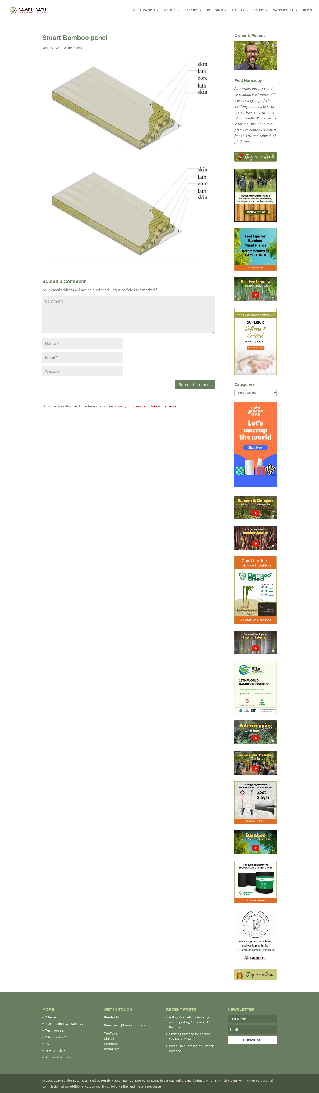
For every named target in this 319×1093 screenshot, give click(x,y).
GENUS (170, 10)
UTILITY (238, 10)
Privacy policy (55, 1050)
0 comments (73, 48)
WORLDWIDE (283, 10)
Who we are (53, 1017)
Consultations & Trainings (64, 1024)
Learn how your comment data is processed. (143, 406)
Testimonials (54, 1030)
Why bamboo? (55, 1037)
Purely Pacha (110, 1080)
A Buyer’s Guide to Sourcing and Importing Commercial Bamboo (189, 1022)
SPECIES (191, 10)
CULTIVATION (144, 10)
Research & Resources (61, 1057)
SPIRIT (259, 10)
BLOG (307, 10)
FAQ (48, 1044)
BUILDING (215, 10)
